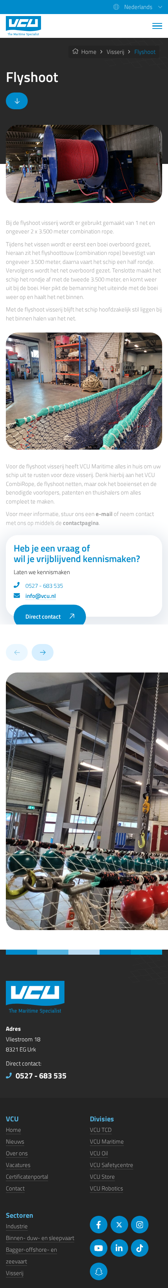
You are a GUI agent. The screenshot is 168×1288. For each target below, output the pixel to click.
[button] (137, 7)
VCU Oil (99, 1153)
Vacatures (18, 1164)
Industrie (17, 1226)
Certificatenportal (27, 1176)
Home (88, 51)
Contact (15, 1188)
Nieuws (15, 1141)
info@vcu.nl (40, 595)
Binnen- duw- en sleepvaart (40, 1237)
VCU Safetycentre (111, 1164)
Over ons (17, 1153)
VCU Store (102, 1176)
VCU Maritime (107, 1141)
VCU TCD (101, 1129)
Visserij (115, 51)
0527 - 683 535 (44, 585)
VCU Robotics (106, 1188)
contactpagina (81, 522)
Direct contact (43, 616)
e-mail (104, 513)
